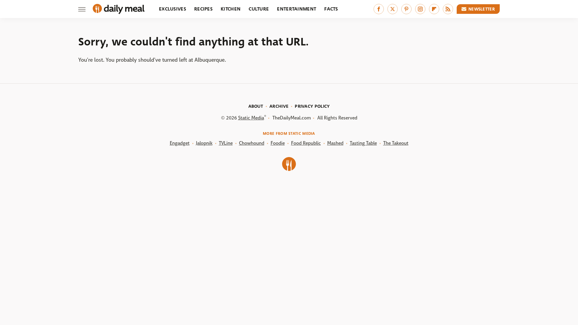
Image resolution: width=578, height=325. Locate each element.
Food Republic (306, 143)
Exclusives (172, 8)
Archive (278, 106)
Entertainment (296, 8)
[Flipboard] (434, 9)
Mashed (335, 143)
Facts (331, 8)
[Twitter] (392, 9)
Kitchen (231, 8)
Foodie (278, 143)
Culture (259, 8)
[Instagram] (420, 9)
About (255, 106)
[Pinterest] (406, 9)
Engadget (180, 143)
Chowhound (251, 143)
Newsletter (481, 9)
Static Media (251, 118)
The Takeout (396, 143)
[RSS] (448, 9)
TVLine (226, 143)
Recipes (203, 8)
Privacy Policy (312, 106)
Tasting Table (363, 143)
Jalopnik (204, 143)
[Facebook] (379, 9)
